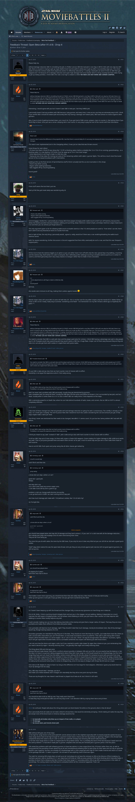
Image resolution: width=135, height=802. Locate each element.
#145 (122, 206)
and (39, 311)
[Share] (119, 60)
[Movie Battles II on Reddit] (124, 27)
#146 (122, 249)
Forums (18, 32)
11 (35, 55)
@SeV (30, 708)
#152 (122, 407)
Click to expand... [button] (76, 530)
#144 (122, 183)
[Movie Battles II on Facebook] (117, 27)
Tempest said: (36, 210)
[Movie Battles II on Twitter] (120, 27)
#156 (122, 583)
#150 (122, 354)
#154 (122, 509)
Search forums (28, 36)
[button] (32, 32)
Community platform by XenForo (67, 793)
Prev (13, 55)
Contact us (90, 789)
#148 (122, 296)
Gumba (18, 521)
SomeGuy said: (36, 456)
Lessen (18, 218)
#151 (122, 379)
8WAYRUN (77, 798)
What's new (14, 36)
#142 (122, 84)
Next (42, 55)
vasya (18, 463)
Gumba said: (36, 564)
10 (32, 55)
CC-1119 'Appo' (18, 261)
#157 (122, 607)
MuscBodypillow (18, 282)
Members (27, 32)
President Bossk (18, 329)
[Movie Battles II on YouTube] (113, 27)
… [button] (20, 55)
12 (38, 55)
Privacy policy (109, 789)
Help (116, 789)
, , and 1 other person (47, 348)
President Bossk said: (38, 359)
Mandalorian (15, 789)
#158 (122, 683)
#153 (122, 451)
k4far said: (35, 89)
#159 (122, 704)
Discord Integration (60, 798)
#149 (122, 317)
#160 (122, 729)
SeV (18, 618)
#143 (122, 131)
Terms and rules (99, 789)
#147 (122, 270)
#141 (122, 59)
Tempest (18, 143)
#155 (122, 560)
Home (121, 789)
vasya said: (35, 513)
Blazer (18, 96)
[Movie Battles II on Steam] (109, 27)
